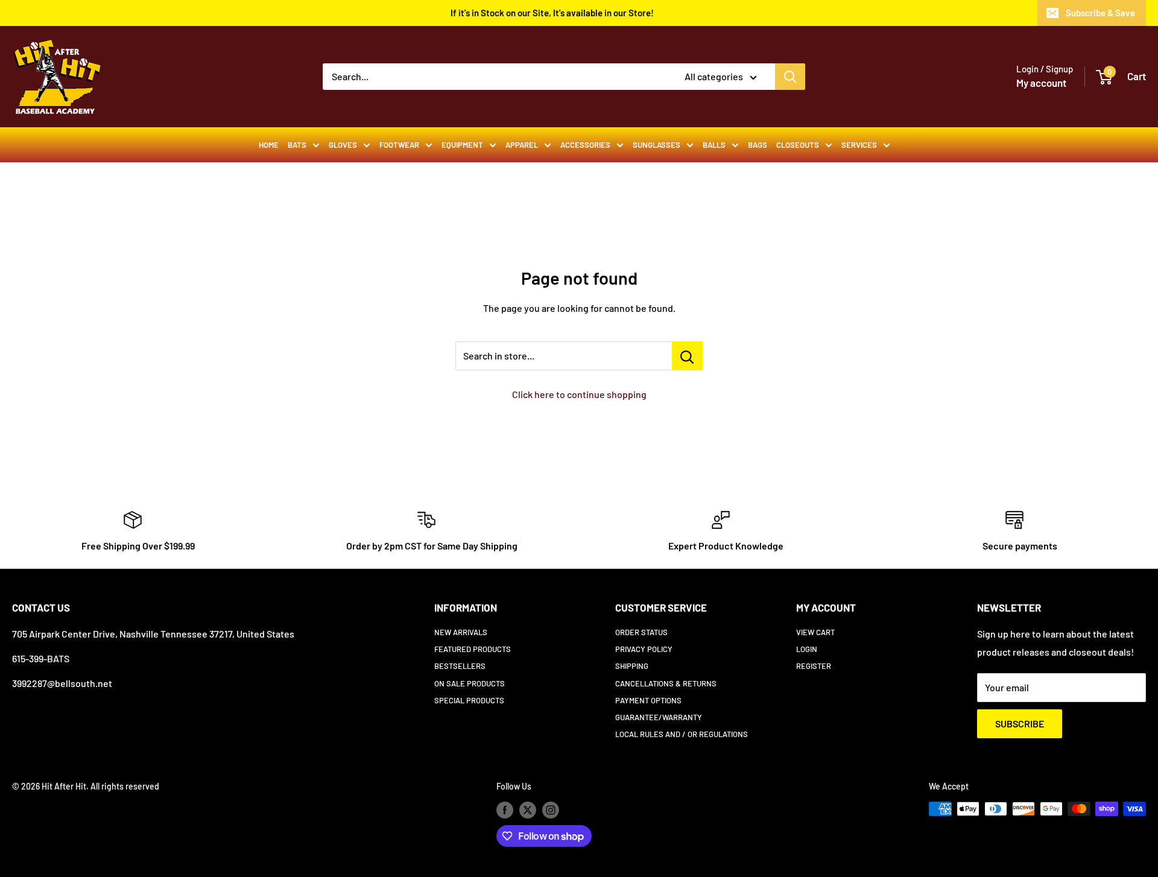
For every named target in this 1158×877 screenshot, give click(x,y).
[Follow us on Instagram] (550, 810)
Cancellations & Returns (666, 683)
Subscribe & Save (1100, 12)
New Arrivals (460, 632)
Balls (714, 145)
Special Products (469, 700)
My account (1041, 83)
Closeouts (797, 145)
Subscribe (1019, 723)
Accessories (585, 145)
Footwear (399, 145)
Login (806, 649)
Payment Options (648, 700)
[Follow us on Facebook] (504, 810)
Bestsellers (460, 666)
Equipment (462, 145)
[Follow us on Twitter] (527, 810)
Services (859, 145)
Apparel (521, 145)
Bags (757, 145)
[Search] (790, 76)
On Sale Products (469, 683)
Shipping (631, 666)
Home (269, 145)
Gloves (343, 145)
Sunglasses (656, 145)
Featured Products (472, 649)
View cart (815, 632)
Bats (297, 145)
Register (813, 666)
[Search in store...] (687, 355)
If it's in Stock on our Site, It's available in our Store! (552, 12)
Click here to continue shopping (579, 394)
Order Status (641, 632)
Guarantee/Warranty (658, 717)
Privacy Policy (643, 649)
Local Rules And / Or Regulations (681, 734)
